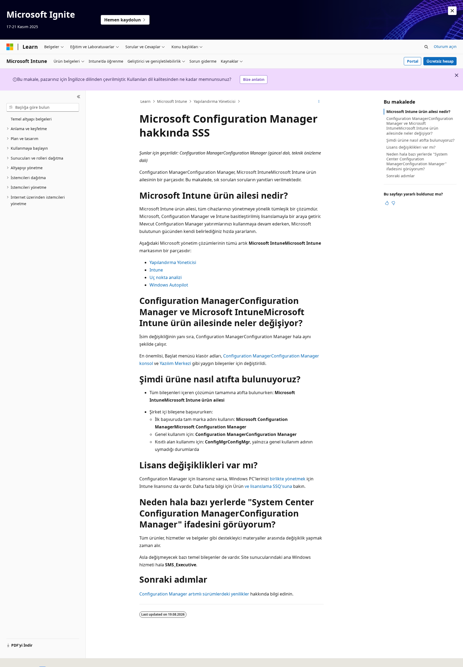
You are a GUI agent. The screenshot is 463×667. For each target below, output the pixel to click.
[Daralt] (78, 97)
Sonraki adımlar (400, 175)
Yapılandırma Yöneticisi (215, 101)
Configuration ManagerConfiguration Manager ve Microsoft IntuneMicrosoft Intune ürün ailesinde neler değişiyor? (419, 126)
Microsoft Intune (172, 101)
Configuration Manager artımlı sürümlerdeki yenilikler (194, 594)
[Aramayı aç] (426, 47)
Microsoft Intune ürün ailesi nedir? (418, 111)
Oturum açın (445, 46)
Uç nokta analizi (166, 277)
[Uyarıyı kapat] (452, 10)
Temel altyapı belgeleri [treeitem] (31, 119)
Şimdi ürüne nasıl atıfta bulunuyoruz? (420, 140)
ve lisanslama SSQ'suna (268, 486)
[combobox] (42, 107)
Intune (156, 270)
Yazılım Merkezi (175, 363)
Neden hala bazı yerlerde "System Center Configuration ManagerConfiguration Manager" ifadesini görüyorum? (416, 161)
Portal (412, 61)
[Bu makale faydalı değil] (393, 203)
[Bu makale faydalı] (387, 203)
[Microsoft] (9, 46)
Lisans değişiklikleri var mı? (410, 147)
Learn (145, 101)
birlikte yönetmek (287, 479)
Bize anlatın (253, 79)
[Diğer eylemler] (319, 101)
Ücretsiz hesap (440, 61)
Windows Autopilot (169, 285)
